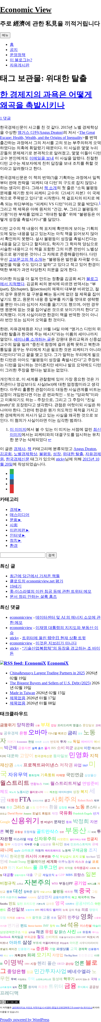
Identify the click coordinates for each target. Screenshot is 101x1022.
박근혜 (10, 747)
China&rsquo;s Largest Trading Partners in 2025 (47, 673)
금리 (72, 732)
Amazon (27, 814)
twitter (22, 897)
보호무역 (29, 910)
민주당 (73, 917)
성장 (57, 454)
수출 (36, 844)
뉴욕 (65, 910)
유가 (11, 867)
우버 (14, 979)
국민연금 (75, 774)
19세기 (16, 586)
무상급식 (66, 856)
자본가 (11, 741)
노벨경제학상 (25, 454)
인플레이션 (36, 861)
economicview (21, 617)
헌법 (31, 741)
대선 (18, 891)
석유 (73, 925)
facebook (5, 937)
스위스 (20, 884)
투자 (63, 741)
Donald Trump (17, 861)
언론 (79, 963)
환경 (14, 545)
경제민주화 (37, 801)
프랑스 (79, 875)
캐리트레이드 (53, 850)
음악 (36, 891)
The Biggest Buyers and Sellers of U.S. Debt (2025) (50, 683)
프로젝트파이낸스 (41, 765)
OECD (60, 963)
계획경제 (20, 955)
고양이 (27, 755)
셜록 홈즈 (37, 748)
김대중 (50, 903)
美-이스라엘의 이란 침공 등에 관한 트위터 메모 (50, 591)
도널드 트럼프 (41, 813)
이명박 (14, 962)
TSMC (46, 784)
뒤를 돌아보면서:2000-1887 (72, 937)
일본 (91, 874)
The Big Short (70, 955)
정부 (8, 844)
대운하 (13, 755)
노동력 (66, 850)
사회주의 (64, 799)
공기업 (80, 883)
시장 (33, 963)
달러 (62, 917)
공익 (61, 868)
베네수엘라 (79, 971)
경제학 (82, 949)
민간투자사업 (50, 971)
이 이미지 (18, 429)
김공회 (6, 454)
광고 (47, 800)
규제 (95, 844)
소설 (88, 861)
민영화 (79, 755)
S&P (85, 765)
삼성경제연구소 (10, 932)
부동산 (75, 830)
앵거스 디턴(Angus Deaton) (40, 132)
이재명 (60, 775)
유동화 (86, 932)
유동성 (19, 832)
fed (63, 925)
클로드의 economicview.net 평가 (36, 581)
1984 (27, 964)
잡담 (53, 725)
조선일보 (16, 909)
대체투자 (69, 904)
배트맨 (69, 891)
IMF (46, 925)
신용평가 (24, 949)
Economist (22, 742)
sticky (60, 459)
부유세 (37, 943)
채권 (40, 932)
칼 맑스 (60, 932)
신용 (37, 725)
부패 (46, 792)
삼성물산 (90, 775)
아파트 (15, 942)
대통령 (12, 800)
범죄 (15, 987)
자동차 (39, 850)
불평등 (45, 454)
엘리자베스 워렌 (78, 839)
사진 (71, 931)
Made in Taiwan (22, 693)
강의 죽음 (74, 910)
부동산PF (66, 883)
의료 (84, 909)
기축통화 (47, 775)
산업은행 (45, 844)
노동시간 (23, 792)
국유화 (65, 813)
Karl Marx (24, 868)
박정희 (81, 821)
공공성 (94, 987)
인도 (12, 903)
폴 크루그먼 (45, 867)
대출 (29, 875)
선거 (96, 813)
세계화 (51, 861)
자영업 (57, 955)
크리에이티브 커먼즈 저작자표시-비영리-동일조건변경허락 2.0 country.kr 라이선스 (52, 1007)
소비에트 (51, 937)
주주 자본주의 (8, 897)
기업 (52, 949)
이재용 (11, 917)
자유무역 (18, 774)
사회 (14, 525)
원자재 (32, 987)
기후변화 (44, 856)
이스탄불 (86, 925)
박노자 (12, 792)
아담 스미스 (46, 892)
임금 (30, 972)
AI (88, 832)
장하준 (28, 891)
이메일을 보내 (41, 158)
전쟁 (22, 986)
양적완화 (25, 724)
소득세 (18, 765)
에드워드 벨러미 (51, 909)
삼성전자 (44, 897)
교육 (73, 949)
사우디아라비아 (88, 943)
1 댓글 (5, 118)
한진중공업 (85, 955)
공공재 (78, 748)
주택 (31, 979)
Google (5, 822)
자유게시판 (19, 65)
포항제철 (30, 832)
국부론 (28, 844)
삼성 (27, 942)
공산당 (69, 963)
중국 (85, 890)
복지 (84, 791)
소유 (79, 932)
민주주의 (42, 807)
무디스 (95, 932)
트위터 (56, 986)
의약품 (69, 868)
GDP (62, 875)
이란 (87, 748)
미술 (33, 949)
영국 (59, 903)
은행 (23, 733)
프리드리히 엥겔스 (69, 725)
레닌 (6, 955)
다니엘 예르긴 (57, 733)
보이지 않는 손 (83, 979)
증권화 (42, 948)
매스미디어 (19, 515)
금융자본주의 (62, 897)
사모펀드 (63, 839)
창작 (52, 925)
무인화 (71, 807)
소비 (61, 748)
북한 (9, 831)
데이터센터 (65, 792)
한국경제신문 (17, 459)
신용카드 (20, 918)
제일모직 (48, 875)
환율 (53, 806)
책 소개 (50, 188)
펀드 (23, 925)
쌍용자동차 (19, 875)
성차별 (31, 932)
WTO (55, 883)
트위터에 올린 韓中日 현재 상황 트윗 (54, 638)
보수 (11, 955)
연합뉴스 (36, 784)
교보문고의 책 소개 (25, 259)
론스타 (91, 807)
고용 (46, 917)
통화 (69, 822)
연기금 (13, 925)
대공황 (8, 875)
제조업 (54, 792)
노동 (80, 806)
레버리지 (87, 741)
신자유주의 (45, 838)
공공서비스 (84, 903)
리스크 (79, 861)
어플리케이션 (51, 943)
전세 (66, 844)
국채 (94, 979)
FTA (25, 799)
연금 (69, 742)
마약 (93, 832)
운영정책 (17, 55)
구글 (38, 874)
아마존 (38, 742)
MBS (69, 875)
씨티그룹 (92, 884)
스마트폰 (27, 850)
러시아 (31, 856)
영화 (86, 916)
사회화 (92, 868)
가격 (28, 917)
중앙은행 (16, 971)
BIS (53, 748)
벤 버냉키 (46, 822)
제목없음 (17, 698)
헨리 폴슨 (46, 963)
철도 (40, 937)
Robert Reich (85, 800)
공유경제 (11, 733)
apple (17, 850)
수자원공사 (81, 868)
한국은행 (17, 856)
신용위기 (25, 821)
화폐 (31, 955)
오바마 (37, 732)
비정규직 (8, 883)
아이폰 (74, 943)
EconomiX (58, 663)
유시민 (57, 844)
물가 (47, 748)
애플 (24, 932)
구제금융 (80, 850)
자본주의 (37, 882)
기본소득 (40, 904)
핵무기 (69, 979)
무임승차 (64, 943)
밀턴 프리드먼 (26, 903)
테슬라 (97, 925)
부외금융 (30, 937)
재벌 (30, 839)
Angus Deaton (85, 449)
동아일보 (60, 756)
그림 (95, 891)
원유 (9, 891)
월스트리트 (14, 783)
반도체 (54, 741)
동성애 (57, 979)
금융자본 (24, 748)
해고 (74, 897)
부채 (45, 724)
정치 (14, 540)
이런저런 (17, 530)
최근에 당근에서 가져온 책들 (35, 576)
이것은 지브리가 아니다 (56, 643)
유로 (53, 917)
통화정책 (34, 775)
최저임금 (17, 937)
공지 (14, 50)
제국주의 (84, 897)
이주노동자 (66, 861)
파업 (78, 765)
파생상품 (62, 949)
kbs (58, 926)
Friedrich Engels (82, 813)
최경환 (43, 987)
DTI (37, 910)
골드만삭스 (48, 831)
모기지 (44, 954)
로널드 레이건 (8, 949)
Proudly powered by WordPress (24, 1020)
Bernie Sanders (35, 926)
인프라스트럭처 (80, 844)
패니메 (6, 850)
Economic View (25, 9)
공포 (80, 733)
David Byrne (15, 813)
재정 (55, 813)
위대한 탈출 (73, 454)
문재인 (59, 822)
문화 (14, 520)
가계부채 (31, 897)
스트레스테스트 (43, 979)
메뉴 (5, 35)
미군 (69, 748)
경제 (14, 509)
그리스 (19, 807)
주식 (55, 856)
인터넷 (16, 535)
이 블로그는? (21, 60)
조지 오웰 (79, 856)
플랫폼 (37, 917)
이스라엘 (19, 839)
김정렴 (63, 807)
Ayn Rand (90, 857)
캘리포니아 (36, 792)
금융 (70, 986)
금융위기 (8, 725)
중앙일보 (88, 725)
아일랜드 (22, 979)
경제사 (19, 449)
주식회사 (82, 987)
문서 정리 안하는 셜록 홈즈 (33, 596)
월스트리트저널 (65, 783)
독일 (76, 741)
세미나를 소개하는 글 (32, 339)
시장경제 (17, 844)
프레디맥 (9, 993)
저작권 (66, 765)
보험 (32, 807)
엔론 (62, 832)
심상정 (46, 742)
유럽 (49, 931)
